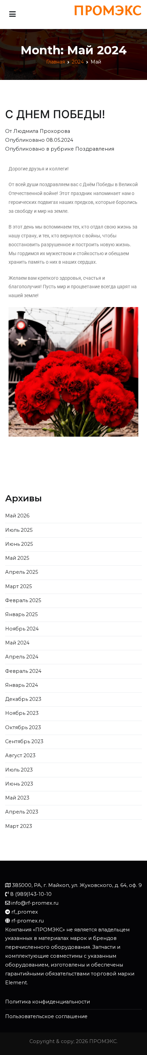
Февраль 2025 (23, 600)
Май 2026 (17, 516)
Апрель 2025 (21, 572)
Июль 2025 (18, 530)
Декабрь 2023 (23, 699)
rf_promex (24, 912)
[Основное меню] (12, 14)
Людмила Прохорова (41, 131)
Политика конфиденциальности (47, 1002)
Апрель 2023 (21, 812)
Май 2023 (17, 798)
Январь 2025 (21, 614)
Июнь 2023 (19, 784)
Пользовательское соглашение (46, 1016)
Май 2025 (17, 558)
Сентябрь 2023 (24, 741)
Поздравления (94, 149)
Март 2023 (18, 826)
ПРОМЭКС (103, 1041)
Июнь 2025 (19, 544)
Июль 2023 (19, 770)
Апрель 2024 (21, 657)
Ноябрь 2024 (22, 629)
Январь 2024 (21, 685)
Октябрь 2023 (23, 727)
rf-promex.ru (27, 921)
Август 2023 (20, 755)
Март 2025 (18, 586)
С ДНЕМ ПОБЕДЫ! (55, 114)
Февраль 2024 (23, 671)
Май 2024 (17, 643)
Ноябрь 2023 (22, 713)
